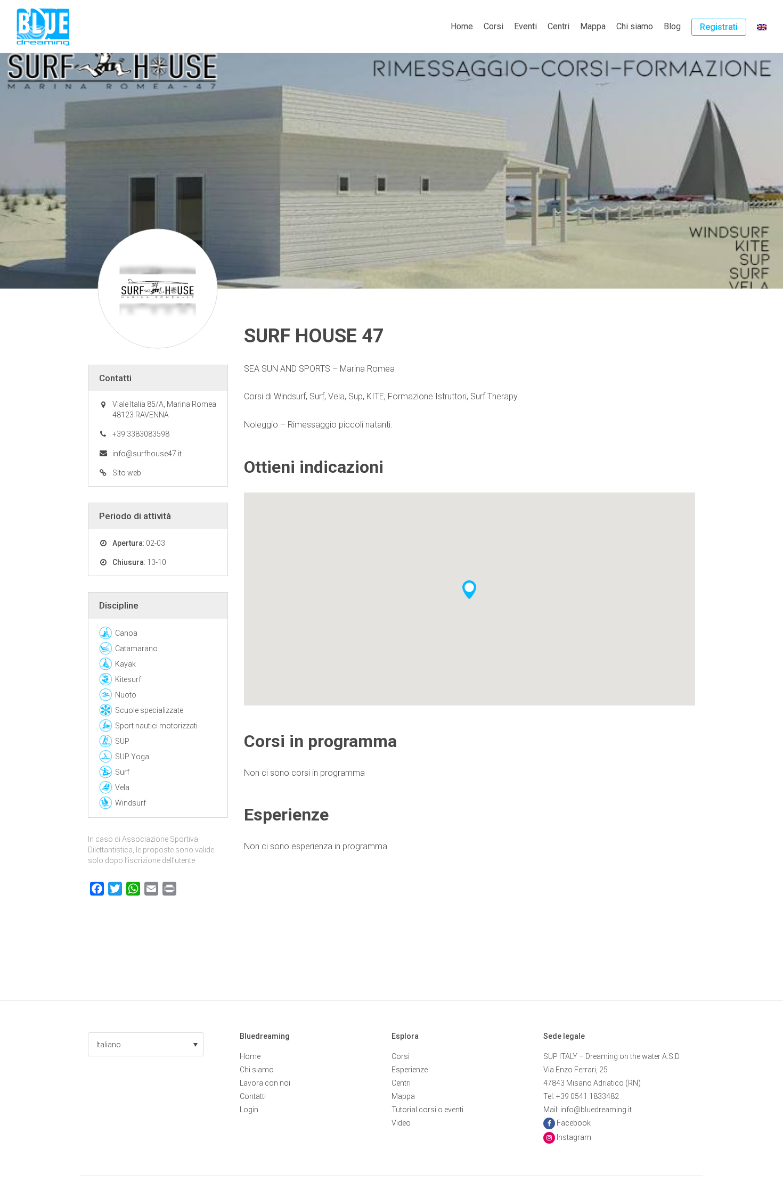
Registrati (719, 27)
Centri (558, 26)
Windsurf (130, 803)
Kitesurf (128, 679)
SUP (122, 741)
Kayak (125, 664)
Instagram (574, 1137)
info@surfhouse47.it (147, 453)
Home (462, 26)
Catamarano (136, 648)
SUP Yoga (132, 756)
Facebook (574, 1123)
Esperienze (409, 1069)
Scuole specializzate (149, 710)
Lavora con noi (265, 1083)
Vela (122, 787)
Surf (122, 772)
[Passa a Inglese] (761, 26)
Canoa (126, 633)
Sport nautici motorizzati (156, 725)
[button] (145, 1044)
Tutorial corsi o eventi (427, 1109)
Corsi (493, 26)
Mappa (593, 26)
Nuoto (125, 695)
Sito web (126, 473)
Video (401, 1123)
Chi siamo (634, 26)
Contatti (253, 1096)
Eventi (525, 26)
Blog (672, 26)
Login (249, 1109)
